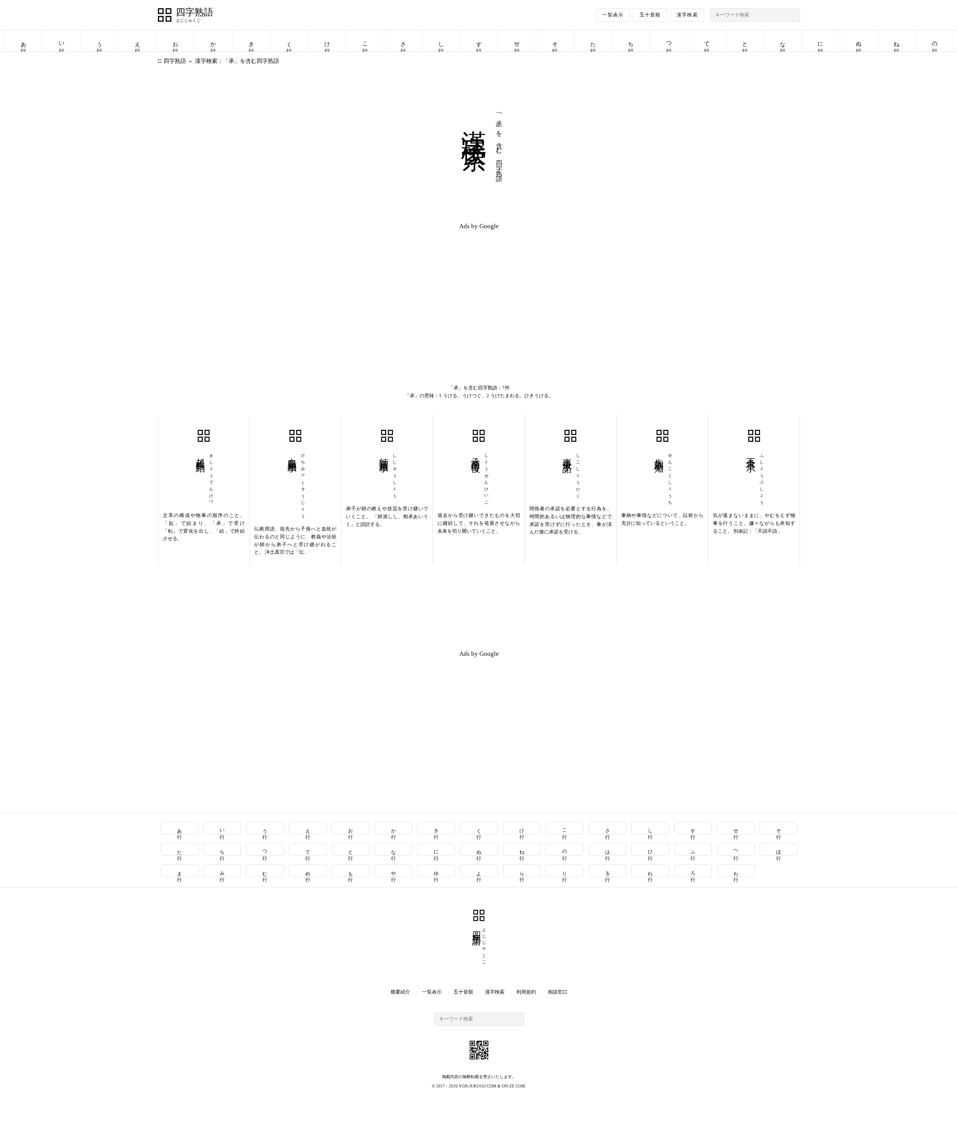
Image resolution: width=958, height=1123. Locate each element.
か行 (213, 41)
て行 (707, 41)
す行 (479, 41)
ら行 (522, 870)
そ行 (555, 41)
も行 (351, 870)
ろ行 (693, 870)
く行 (289, 41)
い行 (62, 41)
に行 (821, 41)
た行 (593, 41)
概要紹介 (400, 992)
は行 (607, 849)
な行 (783, 41)
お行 (176, 41)
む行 (265, 870)
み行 (222, 870)
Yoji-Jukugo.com (477, 1086)
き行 (251, 41)
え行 (138, 41)
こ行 (365, 41)
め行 (308, 870)
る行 (607, 870)
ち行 (631, 41)
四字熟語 (194, 12)
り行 (565, 870)
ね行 (897, 41)
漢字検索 (687, 15)
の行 (935, 41)
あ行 (24, 41)
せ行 (517, 41)
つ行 (669, 41)
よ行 (479, 870)
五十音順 (650, 15)
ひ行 (650, 849)
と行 (745, 41)
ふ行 (693, 849)
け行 (327, 41)
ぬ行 (859, 41)
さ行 (403, 41)
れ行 (650, 870)
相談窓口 (557, 992)
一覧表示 (612, 15)
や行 (393, 870)
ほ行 (779, 849)
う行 (100, 41)
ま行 (179, 870)
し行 (441, 41)
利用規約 (526, 992)
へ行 (736, 849)
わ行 (736, 870)
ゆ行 (436, 870)
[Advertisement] (318, 288)
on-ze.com (513, 1086)
